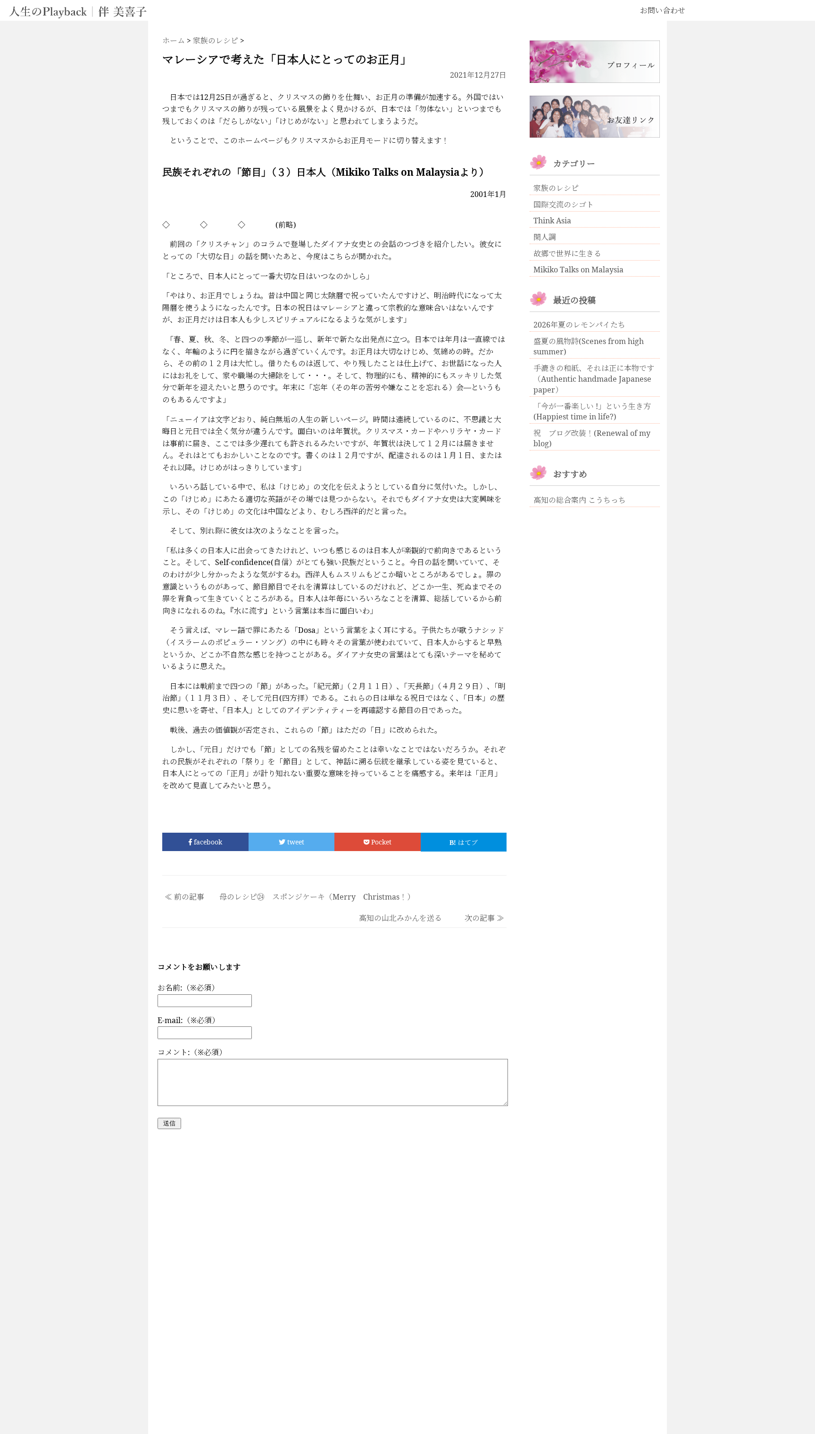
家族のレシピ (556, 188)
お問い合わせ (662, 10)
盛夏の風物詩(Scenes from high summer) (588, 346)
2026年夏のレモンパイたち (579, 325)
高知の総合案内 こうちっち (579, 500)
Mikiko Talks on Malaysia (578, 269)
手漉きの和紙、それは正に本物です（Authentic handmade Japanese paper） (593, 379)
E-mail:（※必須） (188, 1020)
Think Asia (552, 220)
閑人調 (544, 237)
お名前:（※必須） (188, 988)
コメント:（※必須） (192, 1052)
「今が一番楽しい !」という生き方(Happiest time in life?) (592, 411)
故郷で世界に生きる (567, 253)
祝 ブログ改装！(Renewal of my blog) (591, 438)
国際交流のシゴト (563, 204)
